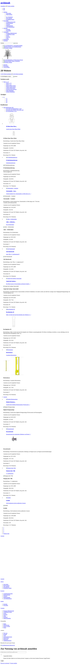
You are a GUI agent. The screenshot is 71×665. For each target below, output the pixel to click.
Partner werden (6, 626)
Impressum (5, 639)
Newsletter (8, 30)
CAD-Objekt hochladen (6, 74)
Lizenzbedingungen (7, 636)
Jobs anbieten (9, 18)
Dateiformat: (4, 105)
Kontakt (5, 634)
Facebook (5, 40)
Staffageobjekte (9, 25)
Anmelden (3, 6)
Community (6, 32)
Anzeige (5, 397)
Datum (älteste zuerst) (11, 85)
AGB (4, 635)
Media (4, 623)
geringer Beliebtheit (10, 91)
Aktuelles (5, 28)
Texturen (8, 24)
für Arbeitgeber (9, 17)
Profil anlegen (9, 14)
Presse (4, 627)
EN (4, 9)
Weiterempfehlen (7, 618)
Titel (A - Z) (6, 81)
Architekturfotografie (10, 22)
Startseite (5, 64)
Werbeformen (6, 625)
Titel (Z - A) (8, 84)
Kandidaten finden (10, 19)
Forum (7, 35)
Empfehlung (6, 39)
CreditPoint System (10, 34)
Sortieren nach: (5, 79)
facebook (8, 37)
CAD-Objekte (6, 67)
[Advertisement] (6, 557)
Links (7, 38)
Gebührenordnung (7, 640)
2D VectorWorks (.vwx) (11, 111)
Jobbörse (5, 12)
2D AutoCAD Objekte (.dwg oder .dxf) (15, 110)
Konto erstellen (11, 6)
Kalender (8, 29)
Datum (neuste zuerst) (11, 86)
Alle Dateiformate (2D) (8, 107)
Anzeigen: (3, 94)
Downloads (5, 20)
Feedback (5, 617)
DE (4, 8)
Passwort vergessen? (5, 663)
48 (6, 102)
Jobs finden (8, 13)
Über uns (5, 633)
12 (3, 97)
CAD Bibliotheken (10, 27)
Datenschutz (6, 638)
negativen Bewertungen (11, 89)
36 (6, 101)
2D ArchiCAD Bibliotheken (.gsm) (14, 108)
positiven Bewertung (10, 88)
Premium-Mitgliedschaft (11, 33)
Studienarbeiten (9, 23)
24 (6, 99)
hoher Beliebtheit (10, 90)
